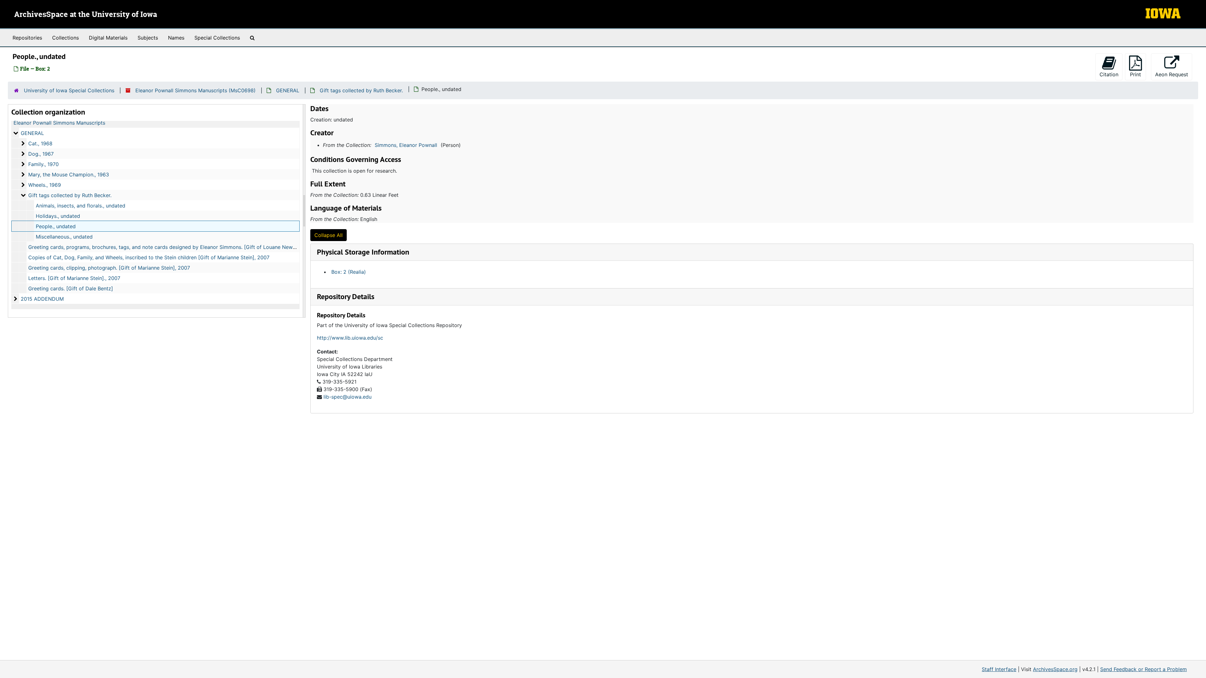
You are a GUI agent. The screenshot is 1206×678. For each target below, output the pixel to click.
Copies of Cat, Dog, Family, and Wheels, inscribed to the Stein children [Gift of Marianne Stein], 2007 (148, 257)
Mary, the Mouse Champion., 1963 (68, 174)
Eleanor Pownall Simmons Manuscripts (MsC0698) (195, 90)
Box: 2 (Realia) (348, 272)
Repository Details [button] (345, 296)
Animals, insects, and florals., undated (80, 205)
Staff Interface (999, 669)
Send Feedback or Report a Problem (1143, 669)
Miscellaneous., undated (64, 237)
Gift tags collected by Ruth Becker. (361, 90)
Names (176, 38)
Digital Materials (108, 38)
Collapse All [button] (328, 235)
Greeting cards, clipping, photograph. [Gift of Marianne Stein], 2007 (109, 268)
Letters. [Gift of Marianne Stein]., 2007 (74, 278)
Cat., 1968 (40, 143)
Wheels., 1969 (44, 185)
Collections (65, 38)
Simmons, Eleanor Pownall (406, 145)
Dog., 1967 (41, 154)
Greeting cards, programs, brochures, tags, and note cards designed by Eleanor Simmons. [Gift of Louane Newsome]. (168, 247)
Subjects (148, 38)
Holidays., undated (58, 216)
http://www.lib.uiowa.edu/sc (350, 338)
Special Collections (217, 38)
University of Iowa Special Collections (69, 90)
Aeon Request (1173, 74)
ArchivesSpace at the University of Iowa (85, 14)
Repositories (27, 38)
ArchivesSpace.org (1055, 669)
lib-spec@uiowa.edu (347, 397)
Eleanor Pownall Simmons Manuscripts (59, 123)
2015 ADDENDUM (42, 299)
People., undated (56, 226)
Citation (1109, 74)
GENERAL (287, 90)
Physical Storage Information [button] (363, 252)
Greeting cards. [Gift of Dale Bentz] (70, 288)
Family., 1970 (43, 164)
